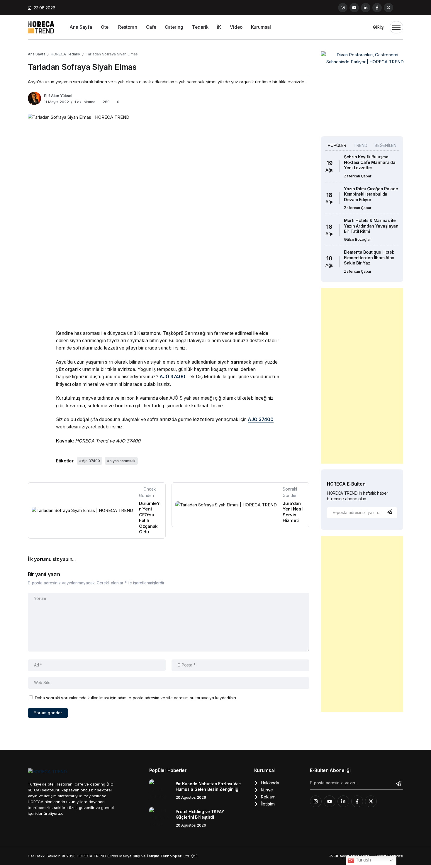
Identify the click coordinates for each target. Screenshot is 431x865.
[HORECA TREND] (41, 27)
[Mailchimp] (390, 511)
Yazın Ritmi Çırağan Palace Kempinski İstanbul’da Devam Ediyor (371, 194)
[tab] (336, 145)
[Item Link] (160, 790)
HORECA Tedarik (65, 54)
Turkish (362, 859)
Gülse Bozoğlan (357, 239)
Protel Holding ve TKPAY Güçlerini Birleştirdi (200, 814)
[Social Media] (342, 7)
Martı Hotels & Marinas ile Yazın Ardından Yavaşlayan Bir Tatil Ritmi (371, 226)
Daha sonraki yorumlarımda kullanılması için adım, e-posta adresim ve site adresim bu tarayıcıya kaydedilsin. (136, 698)
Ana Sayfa (36, 54)
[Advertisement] (362, 376)
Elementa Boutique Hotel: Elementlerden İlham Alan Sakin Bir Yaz (369, 257)
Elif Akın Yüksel (58, 96)
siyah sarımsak (122, 461)
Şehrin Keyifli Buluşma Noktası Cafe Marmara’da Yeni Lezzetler (369, 162)
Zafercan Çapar (357, 176)
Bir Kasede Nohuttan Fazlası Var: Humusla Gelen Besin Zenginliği (208, 786)
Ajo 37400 (91, 461)
